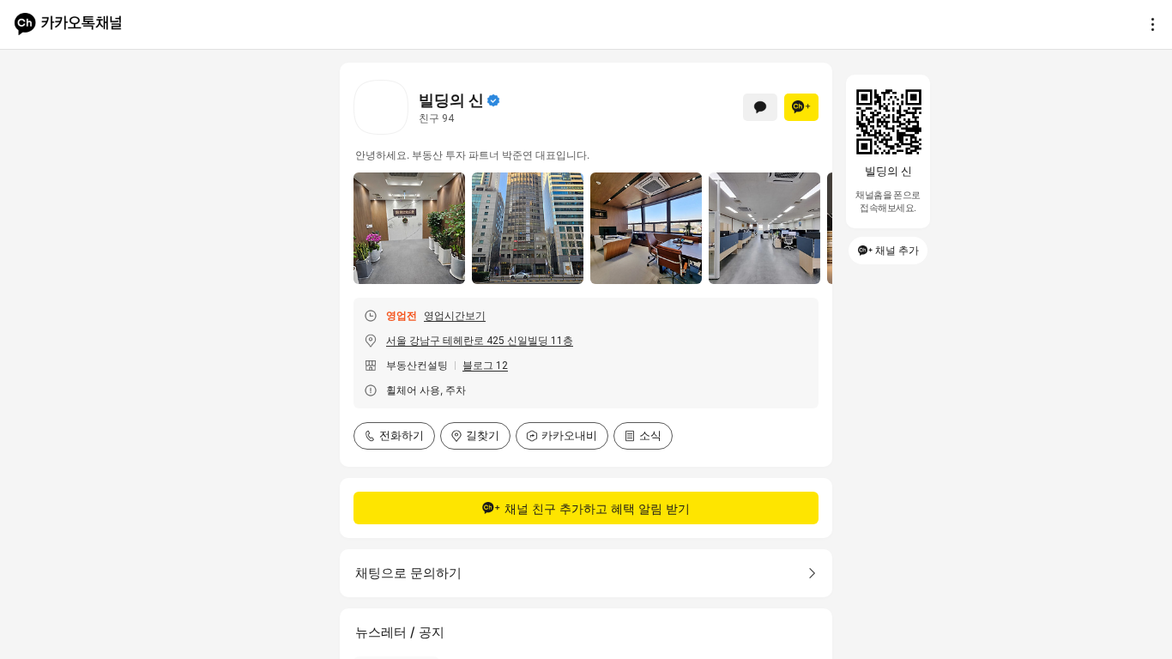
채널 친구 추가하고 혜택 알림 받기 (597, 508)
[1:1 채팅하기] (760, 107)
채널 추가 (897, 250)
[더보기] (1148, 24)
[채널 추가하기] (801, 107)
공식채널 (493, 100)
